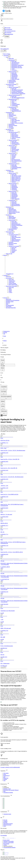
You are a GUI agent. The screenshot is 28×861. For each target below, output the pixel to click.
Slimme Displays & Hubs (14, 212)
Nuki (4, 780)
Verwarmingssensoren (16, 110)
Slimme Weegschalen (16, 237)
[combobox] (7, 19)
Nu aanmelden (4, 835)
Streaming (11, 126)
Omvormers (14, 226)
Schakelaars (14, 203)
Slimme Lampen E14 (16, 178)
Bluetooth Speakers (13, 125)
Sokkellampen (14, 76)
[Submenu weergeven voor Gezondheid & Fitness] (19, 234)
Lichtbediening (12, 200)
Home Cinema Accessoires (17, 122)
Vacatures (5, 821)
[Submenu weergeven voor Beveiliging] (12, 129)
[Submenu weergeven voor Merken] (8, 255)
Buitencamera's (14, 136)
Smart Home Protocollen (11, 286)
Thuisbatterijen (14, 227)
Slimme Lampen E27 (16, 177)
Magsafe (13, 248)
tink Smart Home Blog (11, 307)
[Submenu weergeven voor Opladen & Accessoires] (20, 246)
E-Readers (11, 242)
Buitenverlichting (12, 71)
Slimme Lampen (12, 173)
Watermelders (14, 168)
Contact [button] (5, 786)
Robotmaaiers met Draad (16, 67)
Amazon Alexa (12, 280)
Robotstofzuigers (12, 209)
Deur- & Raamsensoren (16, 160)
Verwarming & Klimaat (11, 84)
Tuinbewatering (12, 80)
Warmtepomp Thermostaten (17, 92)
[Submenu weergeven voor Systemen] (8, 275)
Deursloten (13, 148)
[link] (4, 336)
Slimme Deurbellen (13, 140)
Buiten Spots (14, 77)
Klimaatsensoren (12, 107)
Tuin (7, 57)
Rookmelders (14, 166)
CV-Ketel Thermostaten (16, 91)
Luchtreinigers (14, 105)
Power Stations (12, 218)
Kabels (12, 252)
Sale (4, 333)
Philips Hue (5, 778)
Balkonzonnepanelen (15, 224)
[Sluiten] (5, 50)
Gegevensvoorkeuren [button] (7, 846)
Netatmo (5, 779)
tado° (4, 776)
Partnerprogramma (7, 824)
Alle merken (6, 773)
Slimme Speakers (12, 115)
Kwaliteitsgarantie (10, 305)
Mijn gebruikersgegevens (10, 30)
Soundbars (11, 116)
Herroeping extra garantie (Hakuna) (11, 790)
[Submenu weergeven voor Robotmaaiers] (16, 60)
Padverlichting (14, 75)
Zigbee (10, 291)
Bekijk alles (11, 58)
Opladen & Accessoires (14, 246)
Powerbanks (14, 250)
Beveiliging (8, 129)
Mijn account (7, 27)
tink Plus (5, 332)
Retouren (8, 302)
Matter (10, 288)
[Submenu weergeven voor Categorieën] (9, 55)
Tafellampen (14, 188)
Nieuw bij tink (9, 253)
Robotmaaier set (14, 63)
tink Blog (5, 822)
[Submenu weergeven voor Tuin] (9, 57)
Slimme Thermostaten (13, 87)
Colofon (5, 845)
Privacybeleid (6, 843)
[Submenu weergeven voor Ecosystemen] (13, 278)
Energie (7, 214)
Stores (4, 826)
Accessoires (11, 127)
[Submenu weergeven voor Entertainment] (13, 112)
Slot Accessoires (14, 150)
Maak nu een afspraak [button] (5, 743)
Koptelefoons (11, 124)
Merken (5, 255)
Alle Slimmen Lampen (16, 175)
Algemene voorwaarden (8, 841)
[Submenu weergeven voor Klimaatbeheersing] (18, 99)
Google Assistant (12, 283)
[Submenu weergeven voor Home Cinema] (16, 118)
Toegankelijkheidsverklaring (9, 847)
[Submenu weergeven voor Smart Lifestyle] (14, 231)
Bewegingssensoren (15, 159)
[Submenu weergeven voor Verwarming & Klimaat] (17, 84)
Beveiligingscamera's (13, 132)
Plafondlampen (14, 187)
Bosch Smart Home (13, 284)
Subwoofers (14, 121)
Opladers (13, 251)
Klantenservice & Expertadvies (12, 300)
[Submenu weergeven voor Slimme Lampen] (17, 173)
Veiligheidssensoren (13, 163)
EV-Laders (11, 230)
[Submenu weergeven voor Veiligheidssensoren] (18, 163)
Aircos (12, 101)
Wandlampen (14, 74)
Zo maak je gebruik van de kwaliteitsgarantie (10, 767)
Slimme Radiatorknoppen (14, 95)
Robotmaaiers (12, 60)
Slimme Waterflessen (15, 239)
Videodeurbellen (14, 142)
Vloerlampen (14, 189)
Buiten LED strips (15, 79)
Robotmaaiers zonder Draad (17, 65)
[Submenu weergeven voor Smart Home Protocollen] (18, 286)
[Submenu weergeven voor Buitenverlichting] (17, 71)
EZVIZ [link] (4, 345)
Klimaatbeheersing (13, 99)
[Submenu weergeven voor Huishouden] (12, 207)
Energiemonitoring (13, 228)
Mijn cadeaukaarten (9, 34)
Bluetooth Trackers (13, 243)
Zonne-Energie (12, 220)
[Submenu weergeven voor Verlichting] (12, 170)
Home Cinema (12, 117)
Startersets (13, 138)
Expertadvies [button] (6, 787)
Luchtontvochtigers (15, 104)
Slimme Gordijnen (13, 210)
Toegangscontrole (15, 149)
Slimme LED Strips (15, 180)
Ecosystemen (9, 278)
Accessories (14, 70)
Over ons (5, 819)
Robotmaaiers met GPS (16, 66)
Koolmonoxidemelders (16, 167)
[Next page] (5, 667)
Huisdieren (11, 244)
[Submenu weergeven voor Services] (8, 298)
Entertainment (9, 112)
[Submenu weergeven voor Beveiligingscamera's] (19, 132)
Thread (10, 289)
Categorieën (5, 55)
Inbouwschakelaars (15, 204)
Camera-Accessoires (15, 137)
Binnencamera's (14, 134)
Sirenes (13, 158)
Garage (13, 68)
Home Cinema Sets (15, 120)
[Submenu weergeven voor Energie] (10, 215)
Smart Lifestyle (9, 231)
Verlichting (8, 170)
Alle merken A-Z (9, 273)
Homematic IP (6, 775)
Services (5, 297)
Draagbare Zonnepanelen (16, 225)
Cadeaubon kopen (7, 814)
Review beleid (6, 840)
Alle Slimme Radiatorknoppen (17, 97)
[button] (14, 29)
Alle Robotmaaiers (15, 62)
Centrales (13, 157)
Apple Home (11, 282)
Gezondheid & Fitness (13, 234)
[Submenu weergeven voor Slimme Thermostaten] (19, 87)
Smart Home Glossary (8, 823)
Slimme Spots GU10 (15, 179)
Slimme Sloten (12, 145)
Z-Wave (10, 292)
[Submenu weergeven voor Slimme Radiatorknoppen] (21, 95)
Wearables (13, 238)
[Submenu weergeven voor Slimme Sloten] (16, 145)
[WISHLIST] (14, 40)
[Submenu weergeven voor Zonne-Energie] (16, 220)
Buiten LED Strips (15, 198)
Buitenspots (13, 197)
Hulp (7, 304)
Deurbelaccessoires (15, 144)
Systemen (5, 275)
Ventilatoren (14, 103)
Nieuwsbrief (8, 306)
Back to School (6, 53)
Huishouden (8, 207)
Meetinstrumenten (15, 240)
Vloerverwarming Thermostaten (18, 93)
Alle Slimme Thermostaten (17, 89)
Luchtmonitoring (15, 109)
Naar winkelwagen (5, 48)
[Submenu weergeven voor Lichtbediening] (16, 200)
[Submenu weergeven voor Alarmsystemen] (16, 153)
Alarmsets (13, 156)
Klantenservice (6, 331)
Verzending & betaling (8, 792)
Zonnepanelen (14, 222)
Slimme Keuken (12, 213)
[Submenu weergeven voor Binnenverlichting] (17, 183)
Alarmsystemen (12, 153)
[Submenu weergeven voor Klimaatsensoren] (17, 107)
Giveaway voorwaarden (8, 842)
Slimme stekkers (12, 217)
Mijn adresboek (8, 32)
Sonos (4, 774)
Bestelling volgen (9, 301)
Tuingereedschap (12, 81)
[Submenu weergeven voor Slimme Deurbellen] (18, 140)
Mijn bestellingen (8, 29)
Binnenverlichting (12, 183)
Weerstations (11, 82)
